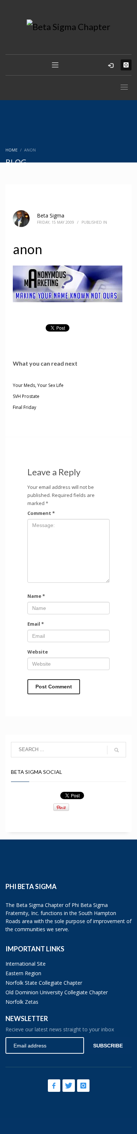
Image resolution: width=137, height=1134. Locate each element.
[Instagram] (126, 64)
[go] (116, 750)
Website (37, 651)
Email (35, 624)
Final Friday (24, 407)
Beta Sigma (50, 215)
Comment (41, 513)
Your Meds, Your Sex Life (38, 385)
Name (36, 596)
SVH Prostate (26, 396)
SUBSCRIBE (108, 1046)
